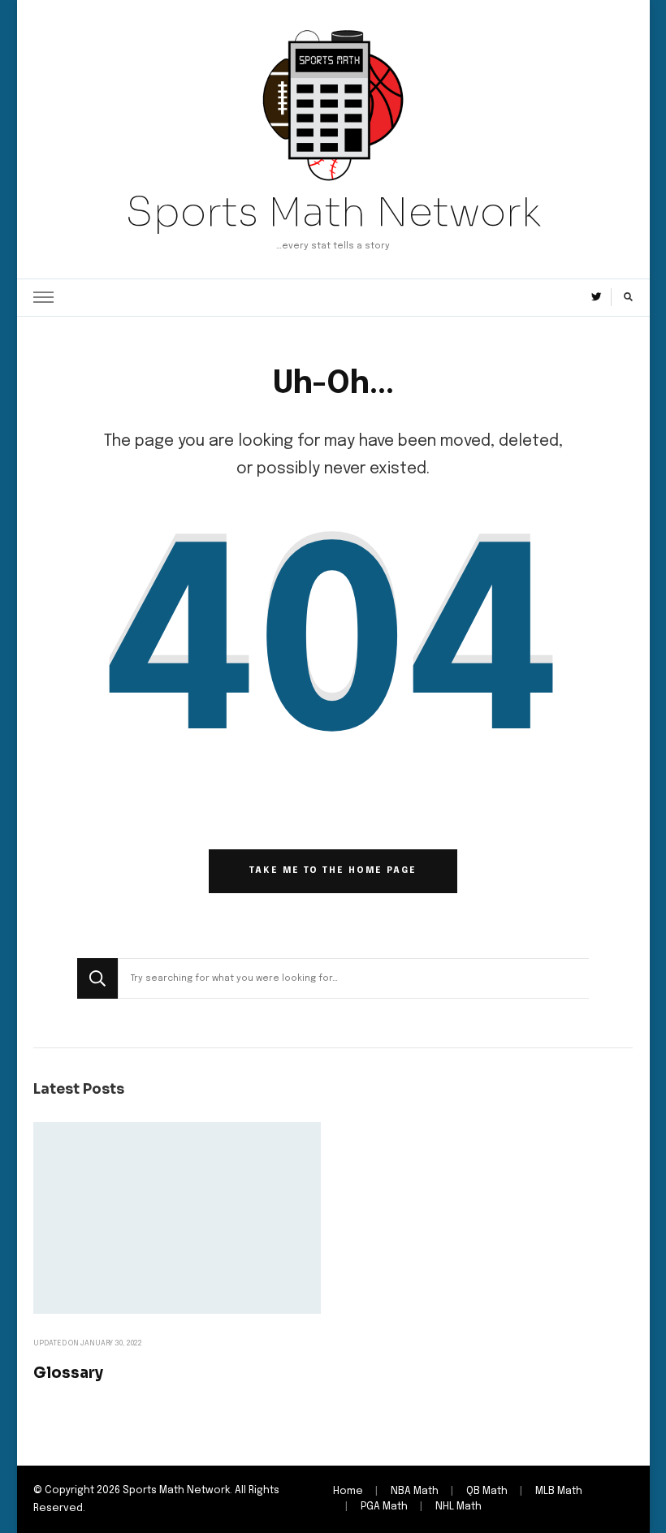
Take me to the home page (333, 870)
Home (348, 1491)
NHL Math (458, 1506)
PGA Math (384, 1506)
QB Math (487, 1491)
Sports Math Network (333, 212)
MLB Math (558, 1491)
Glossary (68, 1372)
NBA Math (415, 1491)
